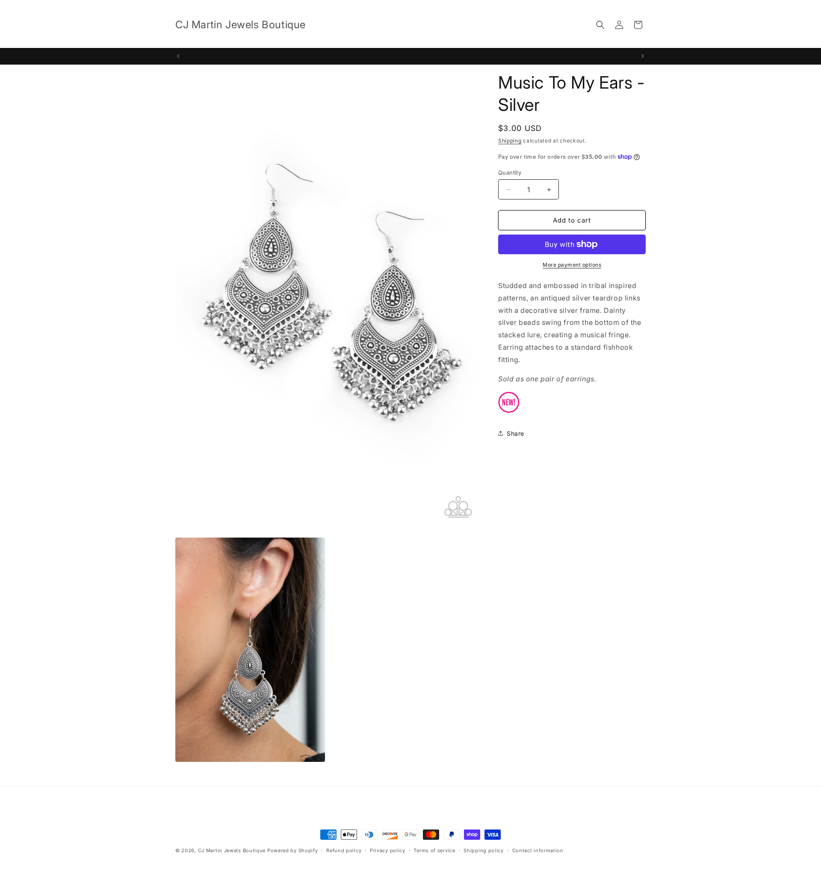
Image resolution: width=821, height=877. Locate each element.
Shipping (510, 140)
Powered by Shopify (292, 850)
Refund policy (343, 850)
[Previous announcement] (178, 56)
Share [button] (515, 433)
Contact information (538, 850)
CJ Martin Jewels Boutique (232, 850)
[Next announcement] (642, 56)
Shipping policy (484, 850)
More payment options (572, 265)
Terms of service (434, 850)
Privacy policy (387, 850)
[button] (600, 24)
